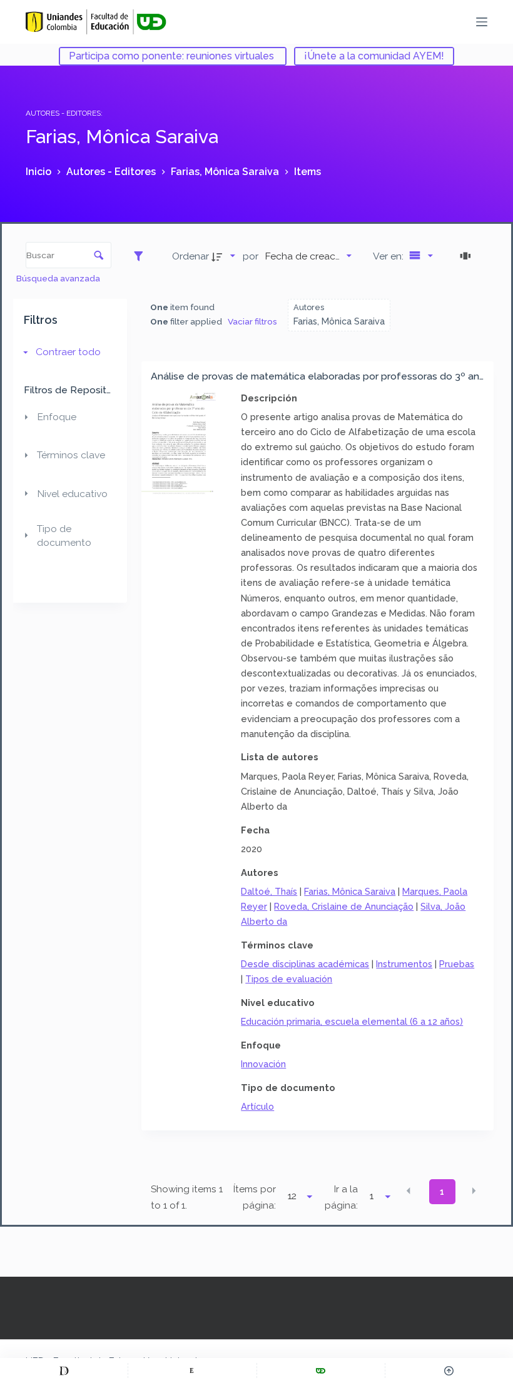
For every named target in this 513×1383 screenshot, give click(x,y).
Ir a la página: (341, 1197)
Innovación (263, 1064)
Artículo (257, 1106)
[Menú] (481, 22)
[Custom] (63, 1370)
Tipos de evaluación (288, 978)
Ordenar (190, 256)
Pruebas (456, 963)
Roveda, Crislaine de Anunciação (344, 906)
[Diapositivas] (467, 255)
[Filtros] (142, 255)
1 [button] (442, 1192)
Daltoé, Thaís (269, 891)
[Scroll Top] (449, 1370)
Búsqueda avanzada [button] (59, 278)
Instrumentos (404, 963)
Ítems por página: (254, 1197)
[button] (408, 1190)
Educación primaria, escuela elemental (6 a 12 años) (352, 1021)
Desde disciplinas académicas (305, 963)
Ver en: (389, 256)
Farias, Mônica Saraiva (349, 891)
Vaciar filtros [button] (252, 321)
